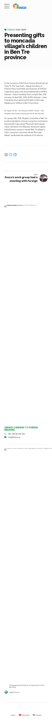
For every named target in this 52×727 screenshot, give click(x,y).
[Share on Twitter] (10, 154)
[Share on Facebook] (6, 154)
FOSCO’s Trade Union (17, 29)
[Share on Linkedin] (15, 154)
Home (13, 715)
